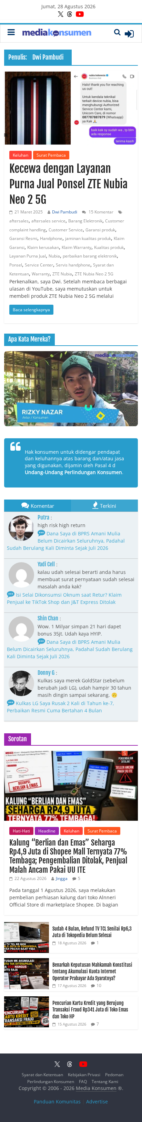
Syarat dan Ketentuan (42, 1075)
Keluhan (20, 155)
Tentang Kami (105, 1081)
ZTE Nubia (62, 274)
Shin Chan (48, 618)
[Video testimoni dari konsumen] (71, 388)
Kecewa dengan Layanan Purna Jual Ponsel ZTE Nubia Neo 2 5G (68, 184)
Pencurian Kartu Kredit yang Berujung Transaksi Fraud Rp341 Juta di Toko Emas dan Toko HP (90, 1009)
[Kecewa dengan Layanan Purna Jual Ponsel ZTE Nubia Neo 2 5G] (71, 108)
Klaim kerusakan (43, 247)
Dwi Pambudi (64, 212)
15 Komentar (100, 212)
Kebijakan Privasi (84, 1075)
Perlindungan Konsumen (50, 1081)
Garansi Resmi (23, 238)
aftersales (19, 221)
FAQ (83, 1081)
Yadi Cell (46, 564)
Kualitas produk (109, 247)
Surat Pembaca (51, 155)
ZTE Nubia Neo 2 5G (94, 274)
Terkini (108, 505)
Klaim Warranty (76, 247)
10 (99, 985)
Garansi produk (100, 230)
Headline (46, 831)
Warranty (41, 274)
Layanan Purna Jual (27, 256)
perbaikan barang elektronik (90, 256)
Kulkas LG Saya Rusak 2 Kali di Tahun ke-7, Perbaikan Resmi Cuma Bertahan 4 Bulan (60, 707)
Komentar (42, 505)
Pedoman (114, 1075)
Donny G (46, 672)
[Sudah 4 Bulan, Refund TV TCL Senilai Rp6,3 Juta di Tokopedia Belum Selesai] (26, 925)
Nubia (54, 256)
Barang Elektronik (85, 221)
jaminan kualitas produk (88, 238)
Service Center (39, 265)
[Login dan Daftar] (129, 33)
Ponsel (15, 265)
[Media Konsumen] (56, 33)
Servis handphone (73, 265)
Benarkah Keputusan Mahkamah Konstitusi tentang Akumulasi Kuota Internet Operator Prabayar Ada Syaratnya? (92, 971)
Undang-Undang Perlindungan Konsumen (73, 472)
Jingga (62, 878)
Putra (43, 517)
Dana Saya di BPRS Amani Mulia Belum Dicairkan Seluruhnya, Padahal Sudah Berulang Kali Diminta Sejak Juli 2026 (66, 540)
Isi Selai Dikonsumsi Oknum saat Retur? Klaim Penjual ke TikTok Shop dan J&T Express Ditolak (64, 598)
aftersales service (48, 221)
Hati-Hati (21, 831)
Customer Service (66, 230)
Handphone (51, 238)
